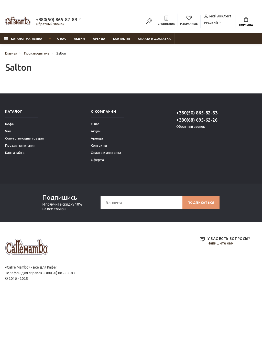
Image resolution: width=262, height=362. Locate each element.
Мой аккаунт (220, 16)
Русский (211, 22)
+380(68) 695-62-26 (196, 119)
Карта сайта (15, 152)
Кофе (9, 124)
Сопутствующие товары (24, 138)
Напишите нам (221, 243)
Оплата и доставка (154, 38)
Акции (79, 38)
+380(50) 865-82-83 (56, 19)
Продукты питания (20, 145)
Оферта (97, 160)
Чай (8, 131)
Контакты (121, 38)
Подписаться (201, 202)
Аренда (99, 38)
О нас (61, 38)
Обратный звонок (50, 24)
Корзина (246, 25)
